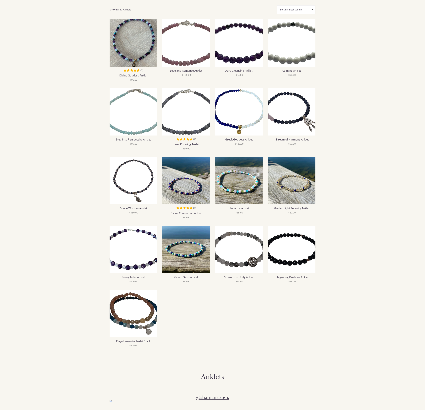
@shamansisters (212, 397)
